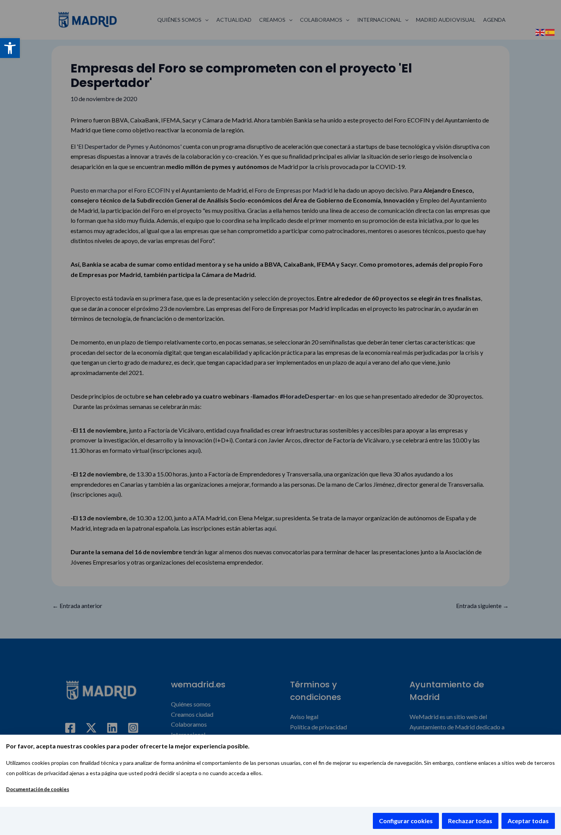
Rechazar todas (470, 820)
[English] (540, 31)
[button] (10, 48)
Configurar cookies (406, 820)
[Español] (550, 31)
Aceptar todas (528, 820)
